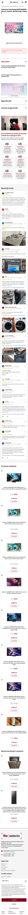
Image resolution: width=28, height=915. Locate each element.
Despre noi (4, 864)
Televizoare (21, 6)
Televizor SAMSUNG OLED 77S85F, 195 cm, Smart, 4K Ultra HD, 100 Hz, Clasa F (14, 592)
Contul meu (4, 867)
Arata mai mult (14, 95)
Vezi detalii (14, 501)
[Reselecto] (14, 2)
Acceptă (14, 900)
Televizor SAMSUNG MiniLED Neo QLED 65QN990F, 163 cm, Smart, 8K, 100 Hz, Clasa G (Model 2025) (14, 628)
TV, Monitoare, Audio (12, 6)
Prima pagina (4, 6)
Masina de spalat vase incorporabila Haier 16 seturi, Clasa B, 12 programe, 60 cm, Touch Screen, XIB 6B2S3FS (14, 774)
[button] (26, 881)
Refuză (14, 904)
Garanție (3, 869)
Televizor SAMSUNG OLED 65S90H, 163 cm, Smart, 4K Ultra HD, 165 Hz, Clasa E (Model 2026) (14, 488)
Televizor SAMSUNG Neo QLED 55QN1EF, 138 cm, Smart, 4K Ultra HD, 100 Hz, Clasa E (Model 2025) (14, 732)
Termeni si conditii (6, 876)
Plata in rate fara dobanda (8, 870)
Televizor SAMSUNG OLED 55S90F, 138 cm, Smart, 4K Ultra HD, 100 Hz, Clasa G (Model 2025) (14, 663)
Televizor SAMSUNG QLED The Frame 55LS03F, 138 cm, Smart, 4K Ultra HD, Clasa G (14, 523)
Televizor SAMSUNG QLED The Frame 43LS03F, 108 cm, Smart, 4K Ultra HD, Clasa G (14, 557)
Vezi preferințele (14, 908)
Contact (3, 865)
